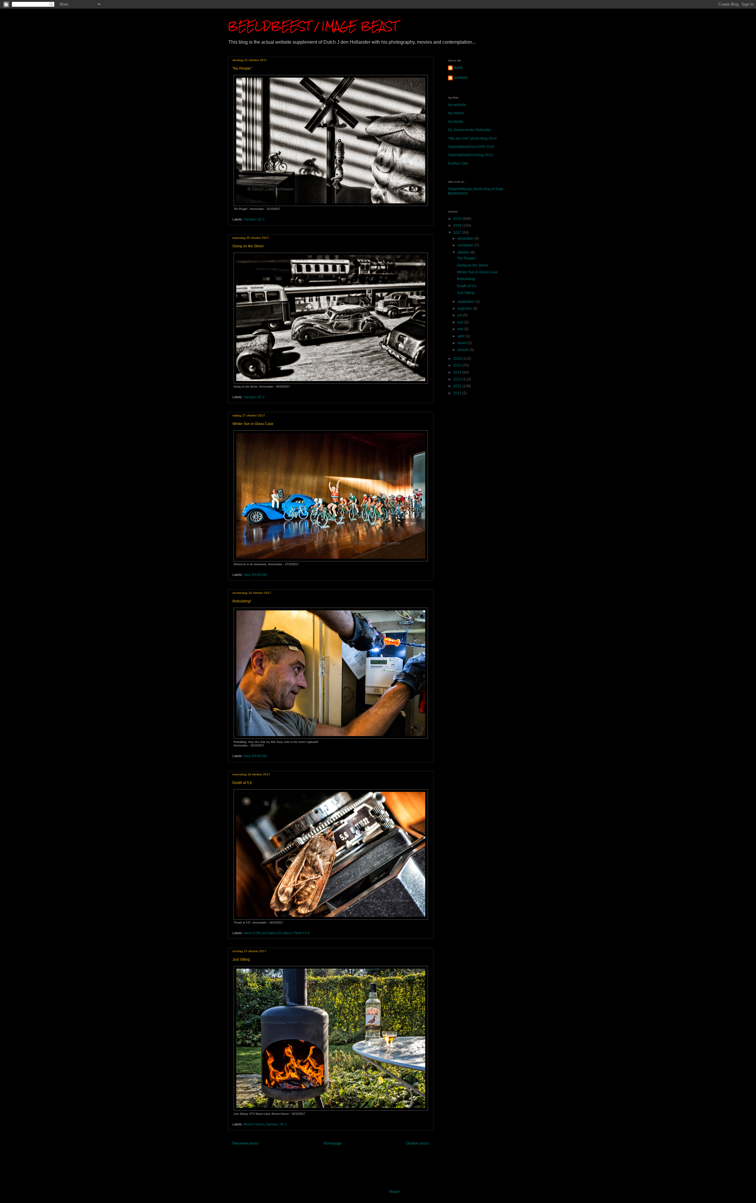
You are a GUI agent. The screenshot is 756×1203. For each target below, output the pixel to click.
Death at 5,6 (242, 783)
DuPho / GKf (458, 163)
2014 (457, 372)
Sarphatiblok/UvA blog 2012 (470, 155)
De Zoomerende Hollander (469, 130)
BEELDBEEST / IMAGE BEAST (313, 25)
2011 (457, 393)
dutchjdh (461, 78)
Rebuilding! (241, 601)
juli (460, 315)
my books (455, 122)
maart (462, 343)
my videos (456, 113)
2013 (457, 379)
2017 (457, 233)
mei (460, 329)
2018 (457, 225)
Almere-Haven (253, 1124)
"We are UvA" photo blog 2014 (472, 138)
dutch (458, 68)
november (466, 245)
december (466, 238)
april (461, 336)
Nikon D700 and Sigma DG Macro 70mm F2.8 (276, 933)
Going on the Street (247, 246)
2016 (457, 359)
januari (463, 350)
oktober (463, 252)
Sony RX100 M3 (255, 574)
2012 (457, 386)
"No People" (242, 68)
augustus (465, 308)
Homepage (332, 1143)
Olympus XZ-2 (254, 219)
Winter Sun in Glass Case (252, 424)
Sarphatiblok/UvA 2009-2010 (471, 147)
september (466, 302)
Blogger (394, 1191)
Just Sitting (241, 959)
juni (460, 322)
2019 (457, 219)
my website (457, 105)
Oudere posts (417, 1143)
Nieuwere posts (245, 1143)
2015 (457, 365)
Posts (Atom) (341, 1157)
